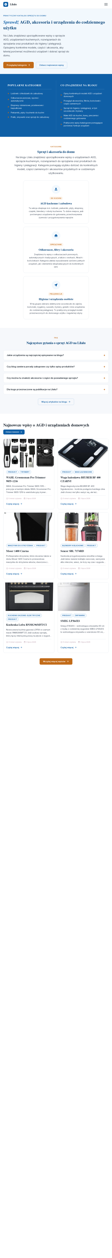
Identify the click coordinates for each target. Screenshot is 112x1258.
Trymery (24, 472)
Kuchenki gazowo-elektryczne (24, 615)
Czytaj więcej (12, 504)
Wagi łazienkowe (83, 472)
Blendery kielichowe (72, 546)
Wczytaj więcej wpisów (54, 661)
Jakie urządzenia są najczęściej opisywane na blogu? (35, 355)
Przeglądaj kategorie (17, 65)
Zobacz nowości (12, 432)
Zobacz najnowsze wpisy (51, 65)
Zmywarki (80, 615)
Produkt (12, 472)
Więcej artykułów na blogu (54, 402)
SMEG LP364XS (70, 621)
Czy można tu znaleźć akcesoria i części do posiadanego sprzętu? (42, 378)
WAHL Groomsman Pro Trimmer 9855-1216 (26, 479)
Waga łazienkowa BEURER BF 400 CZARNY (81, 479)
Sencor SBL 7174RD (72, 551)
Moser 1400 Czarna (17, 551)
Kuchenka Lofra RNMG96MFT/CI (26, 625)
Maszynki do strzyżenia (20, 546)
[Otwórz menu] (106, 4)
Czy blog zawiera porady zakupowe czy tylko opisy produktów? (41, 366)
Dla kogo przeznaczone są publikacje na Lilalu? (32, 389)
